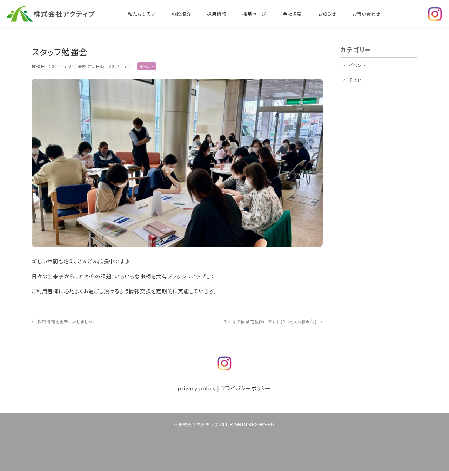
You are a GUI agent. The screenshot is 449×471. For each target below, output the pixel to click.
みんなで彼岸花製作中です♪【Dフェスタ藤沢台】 (273, 321)
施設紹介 (181, 14)
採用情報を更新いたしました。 (63, 321)
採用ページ (254, 14)
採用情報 (216, 14)
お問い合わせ (367, 14)
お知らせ (327, 14)
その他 (356, 79)
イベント (146, 66)
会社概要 (292, 14)
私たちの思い (142, 14)
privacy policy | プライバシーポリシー (224, 388)
